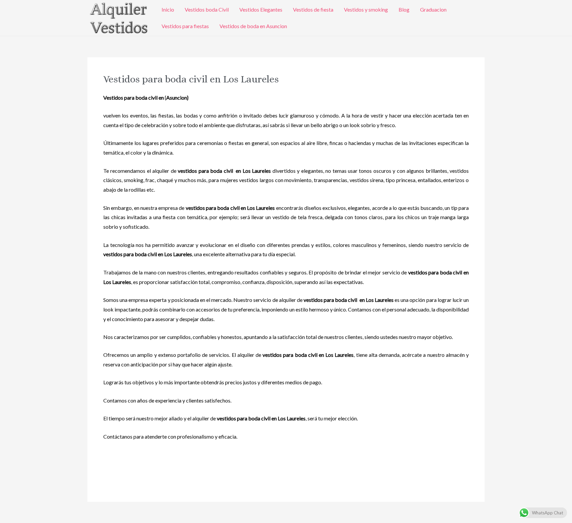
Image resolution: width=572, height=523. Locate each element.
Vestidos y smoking (366, 9)
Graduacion (433, 9)
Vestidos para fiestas (185, 26)
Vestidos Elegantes (260, 9)
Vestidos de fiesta (313, 9)
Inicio (168, 9)
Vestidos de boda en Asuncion (253, 26)
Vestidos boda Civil (207, 9)
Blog (404, 9)
